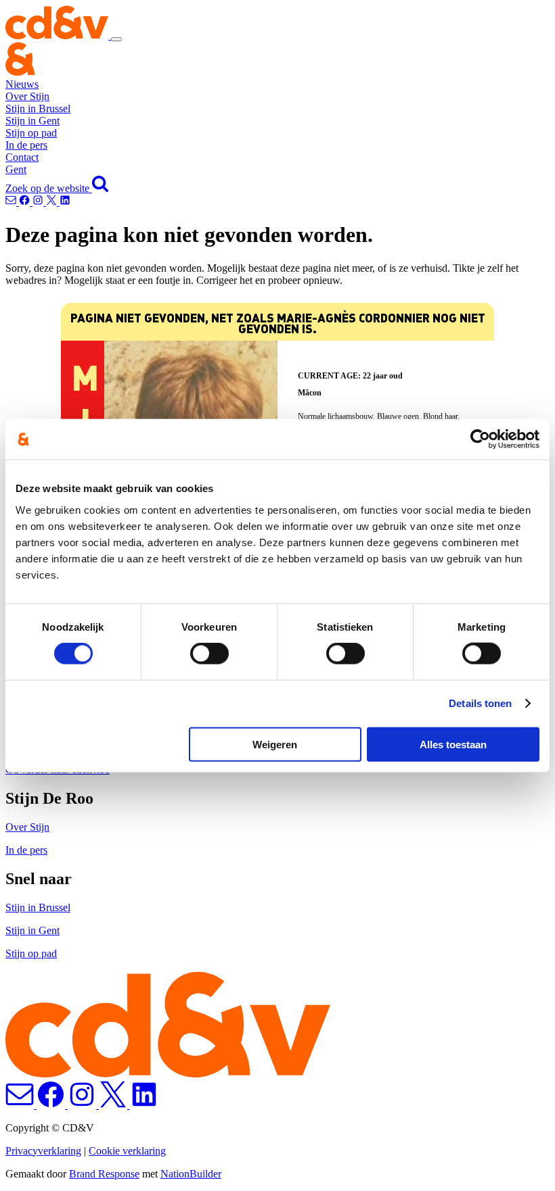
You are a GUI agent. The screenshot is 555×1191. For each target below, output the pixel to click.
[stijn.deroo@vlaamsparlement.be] (12, 202)
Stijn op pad (31, 133)
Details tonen (480, 703)
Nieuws (22, 84)
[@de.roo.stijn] (25, 202)
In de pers (26, 145)
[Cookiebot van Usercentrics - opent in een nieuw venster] (480, 439)
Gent (15, 169)
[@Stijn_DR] (53, 202)
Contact (22, 157)
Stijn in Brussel (37, 108)
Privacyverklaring (43, 1151)
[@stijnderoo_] (39, 202)
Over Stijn (27, 96)
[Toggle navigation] (116, 39)
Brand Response (104, 1174)
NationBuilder (190, 1174)
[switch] (209, 653)
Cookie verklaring (127, 1151)
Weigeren (274, 744)
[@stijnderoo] (65, 202)
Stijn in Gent (32, 120)
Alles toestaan (453, 744)
